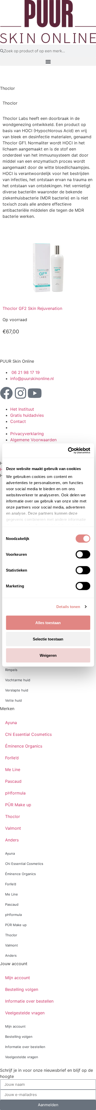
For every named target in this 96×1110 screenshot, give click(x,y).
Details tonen (68, 606)
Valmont (13, 828)
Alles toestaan (48, 622)
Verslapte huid (16, 690)
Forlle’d (12, 757)
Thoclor (12, 816)
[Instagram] (20, 393)
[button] (48, 61)
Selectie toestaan (48, 639)
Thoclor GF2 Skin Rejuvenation (32, 308)
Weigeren (48, 655)
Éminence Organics (23, 746)
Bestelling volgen (21, 989)
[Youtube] (34, 393)
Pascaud (13, 781)
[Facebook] (6, 393)
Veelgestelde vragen (25, 1012)
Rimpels (11, 670)
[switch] (83, 554)
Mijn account (17, 977)
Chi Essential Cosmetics (28, 734)
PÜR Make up (18, 804)
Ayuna (11, 722)
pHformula (15, 793)
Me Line (12, 769)
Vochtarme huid (17, 680)
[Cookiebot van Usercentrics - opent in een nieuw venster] (68, 450)
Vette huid (13, 700)
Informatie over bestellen (29, 1001)
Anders (12, 839)
